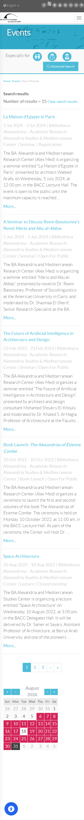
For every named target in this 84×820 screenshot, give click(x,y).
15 (54, 723)
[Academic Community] (67, 56)
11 (23, 723)
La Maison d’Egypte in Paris (29, 116)
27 (40, 738)
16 (7, 731)
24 (15, 738)
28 (47, 738)
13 (40, 723)
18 (23, 731)
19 (32, 731)
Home (7, 81)
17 (15, 731)
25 (23, 738)
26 (32, 738)
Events (16, 81)
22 (54, 731)
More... (9, 206)
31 (15, 746)
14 (47, 723)
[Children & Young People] (37, 56)
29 (54, 738)
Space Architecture (21, 556)
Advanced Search (63, 66)
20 (40, 731)
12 (32, 723)
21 (47, 731)
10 (15, 723)
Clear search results (62, 101)
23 (7, 738)
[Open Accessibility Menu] (11, 809)
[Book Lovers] (52, 56)
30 (7, 746)
